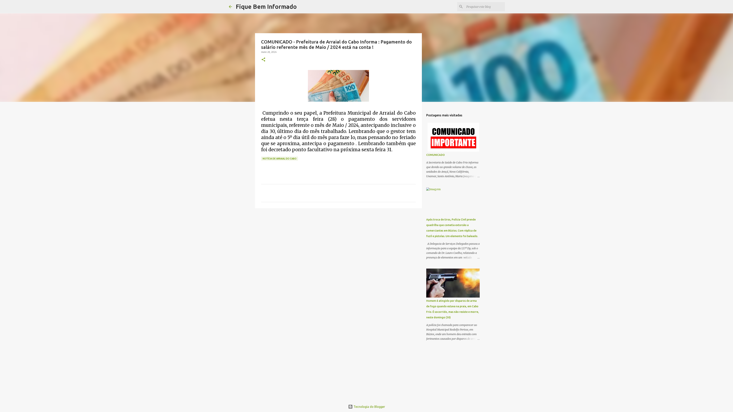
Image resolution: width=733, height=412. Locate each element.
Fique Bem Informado (266, 6)
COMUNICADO (435, 154)
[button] (263, 59)
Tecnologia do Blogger (369, 406)
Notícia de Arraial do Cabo (279, 158)
